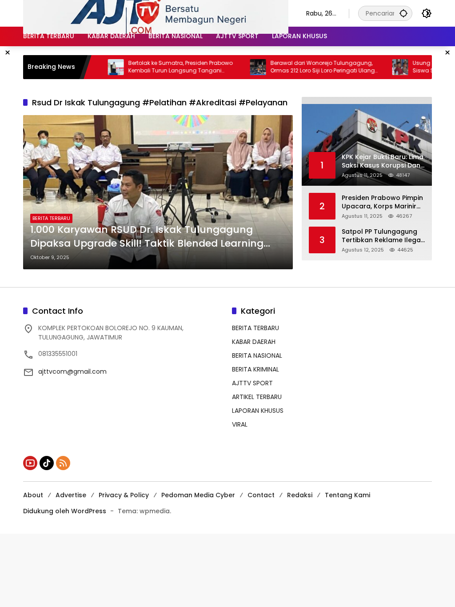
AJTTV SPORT (252, 383)
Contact (261, 495)
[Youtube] (30, 463)
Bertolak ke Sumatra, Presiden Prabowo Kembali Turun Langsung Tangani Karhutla (164, 67)
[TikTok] (47, 463)
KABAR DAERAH (253, 341)
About (33, 495)
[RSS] (63, 463)
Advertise (71, 495)
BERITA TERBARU (51, 218)
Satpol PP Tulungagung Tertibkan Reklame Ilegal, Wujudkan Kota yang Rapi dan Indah (383, 236)
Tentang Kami (347, 495)
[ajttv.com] (155, 12)
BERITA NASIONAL (257, 355)
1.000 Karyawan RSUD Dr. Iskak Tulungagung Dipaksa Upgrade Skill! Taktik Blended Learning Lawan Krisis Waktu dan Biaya (146, 237)
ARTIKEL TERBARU (257, 396)
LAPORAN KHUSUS (257, 410)
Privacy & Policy (124, 495)
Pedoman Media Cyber (198, 495)
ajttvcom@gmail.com (72, 371)
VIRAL (239, 424)
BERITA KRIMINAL (255, 369)
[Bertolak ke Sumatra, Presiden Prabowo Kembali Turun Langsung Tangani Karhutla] (100, 67)
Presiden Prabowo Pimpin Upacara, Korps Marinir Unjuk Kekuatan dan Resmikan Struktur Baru (382, 202)
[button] (403, 13)
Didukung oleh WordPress (64, 511)
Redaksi (299, 495)
